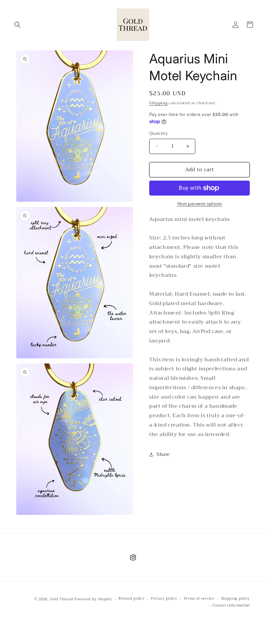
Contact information (231, 605)
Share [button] (163, 454)
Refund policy (131, 599)
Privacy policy (164, 599)
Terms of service (199, 599)
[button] (17, 25)
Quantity (158, 133)
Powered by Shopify (93, 599)
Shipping (158, 103)
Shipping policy (235, 599)
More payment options (199, 204)
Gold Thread (61, 599)
